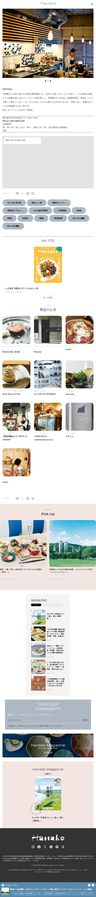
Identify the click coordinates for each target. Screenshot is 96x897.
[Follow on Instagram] (33, 847)
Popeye (50, 870)
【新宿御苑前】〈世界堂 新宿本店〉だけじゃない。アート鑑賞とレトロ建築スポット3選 (64, 893)
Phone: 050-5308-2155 (13, 121)
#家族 (41, 218)
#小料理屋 (62, 210)
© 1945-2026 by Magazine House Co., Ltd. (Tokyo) (48, 865)
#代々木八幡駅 (78, 218)
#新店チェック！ (59, 203)
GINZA (40, 870)
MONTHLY (57, 605)
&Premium (57, 870)
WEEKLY (47, 605)
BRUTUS (15, 870)
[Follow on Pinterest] (51, 847)
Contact (36, 860)
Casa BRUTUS (23, 870)
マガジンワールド (40, 872)
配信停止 (85, 720)
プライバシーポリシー (31, 726)
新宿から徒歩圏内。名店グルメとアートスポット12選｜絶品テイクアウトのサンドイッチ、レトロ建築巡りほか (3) (51, 889)
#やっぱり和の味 (14, 203)
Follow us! (48, 752)
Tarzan (63, 870)
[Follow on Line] (57, 847)
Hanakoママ (75, 870)
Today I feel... (11, 885)
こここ (82, 870)
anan (10, 870)
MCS (85, 870)
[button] (45, 81)
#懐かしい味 (37, 203)
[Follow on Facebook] (39, 847)
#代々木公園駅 (13, 226)
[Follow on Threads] (63, 847)
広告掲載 (48, 872)
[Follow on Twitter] (45, 847)
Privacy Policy (56, 872)
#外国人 (25, 218)
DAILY (36, 605)
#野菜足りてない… (15, 210)
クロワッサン (33, 870)
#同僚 (9, 218)
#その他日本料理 (40, 210)
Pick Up (48, 514)
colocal (68, 870)
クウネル (45, 870)
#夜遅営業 (58, 218)
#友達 (78, 210)
